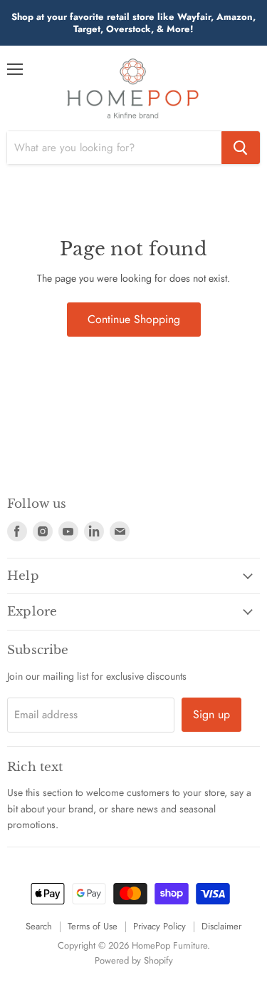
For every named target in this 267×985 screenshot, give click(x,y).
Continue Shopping (134, 319)
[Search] (240, 147)
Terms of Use (92, 926)
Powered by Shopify (134, 960)
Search (39, 926)
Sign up (211, 714)
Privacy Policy (159, 926)
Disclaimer (221, 926)
